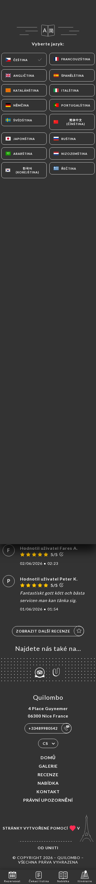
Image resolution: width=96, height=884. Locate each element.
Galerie (48, 765)
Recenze (48, 774)
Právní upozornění (48, 799)
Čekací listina (39, 881)
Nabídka (48, 782)
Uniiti (51, 847)
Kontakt (48, 791)
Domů (48, 757)
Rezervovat (12, 881)
